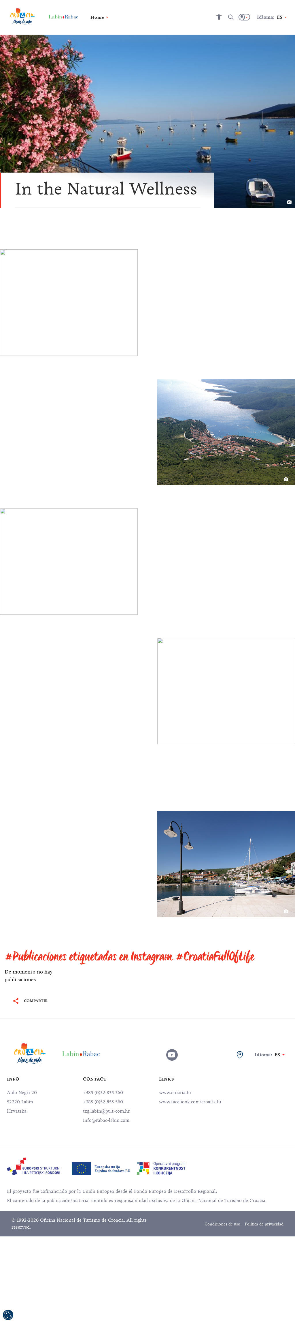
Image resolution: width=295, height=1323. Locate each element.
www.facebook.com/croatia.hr (190, 1102)
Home (97, 17)
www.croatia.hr (175, 1093)
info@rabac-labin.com (106, 1120)
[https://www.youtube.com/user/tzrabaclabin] (172, 1055)
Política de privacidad (264, 1224)
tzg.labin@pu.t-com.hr (106, 1111)
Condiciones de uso (222, 1224)
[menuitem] (33, 1166)
